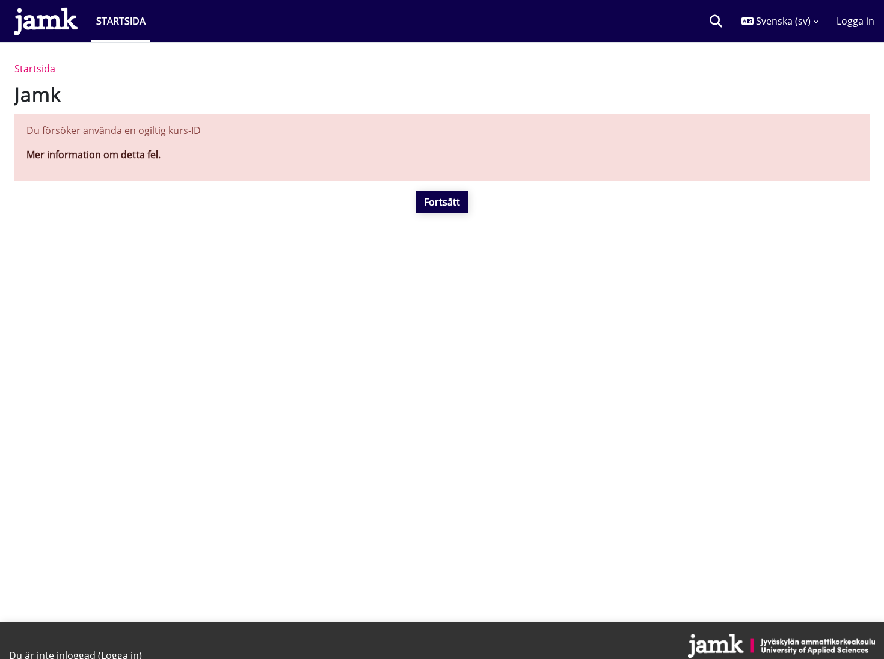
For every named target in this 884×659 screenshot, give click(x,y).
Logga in (855, 21)
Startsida (34, 68)
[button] (715, 21)
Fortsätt (442, 202)
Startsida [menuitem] (121, 21)
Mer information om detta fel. (93, 154)
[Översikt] (46, 21)
